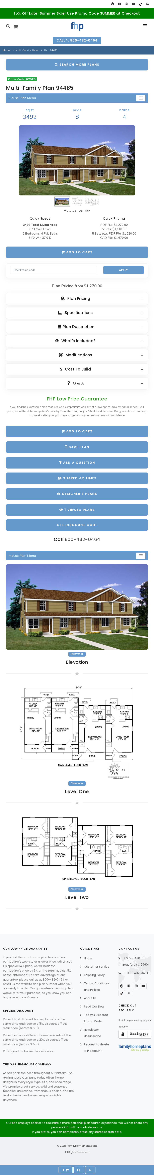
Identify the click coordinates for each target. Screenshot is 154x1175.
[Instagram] (126, 4)
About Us (90, 998)
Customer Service (96, 967)
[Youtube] (133, 4)
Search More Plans (78, 64)
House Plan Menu (22, 98)
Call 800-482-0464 (77, 40)
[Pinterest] (112, 4)
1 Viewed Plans (79, 509)
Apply (123, 270)
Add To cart (79, 431)
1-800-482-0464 (137, 973)
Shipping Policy (94, 975)
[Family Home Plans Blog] (147, 4)
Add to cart (79, 252)
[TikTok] (140, 4)
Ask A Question (78, 462)
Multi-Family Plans (26, 50)
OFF (87, 211)
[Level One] (77, 730)
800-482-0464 (82, 539)
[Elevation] (77, 160)
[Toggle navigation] (140, 98)
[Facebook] (119, 4)
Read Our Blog (94, 1007)
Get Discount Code (77, 525)
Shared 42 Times (79, 478)
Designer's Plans (79, 493)
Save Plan (78, 447)
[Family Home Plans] (77, 27)
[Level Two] (77, 848)
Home (6, 50)
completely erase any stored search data (92, 1132)
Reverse (78, 654)
